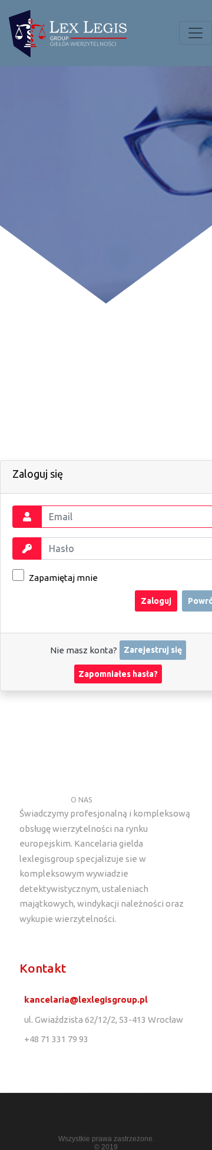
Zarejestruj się (153, 650)
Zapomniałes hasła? (118, 674)
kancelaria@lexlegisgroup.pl (86, 999)
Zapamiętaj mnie (62, 578)
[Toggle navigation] (195, 33)
